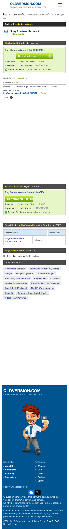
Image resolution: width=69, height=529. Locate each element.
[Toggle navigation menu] (60, 5)
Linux (40, 473)
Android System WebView (17, 278)
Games (41, 481)
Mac (40, 470)
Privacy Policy (38, 521)
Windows (42, 466)
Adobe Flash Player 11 (15, 298)
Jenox (16, 524)
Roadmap (9, 473)
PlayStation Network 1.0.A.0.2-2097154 (24, 50)
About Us (9, 466)
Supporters (10, 477)
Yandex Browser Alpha (16, 283)
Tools (7, 24)
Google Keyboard (24, 273)
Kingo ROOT (40, 278)
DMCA (50, 521)
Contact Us (10, 470)
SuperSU (9, 293)
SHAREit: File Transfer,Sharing (44, 269)
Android (41, 477)
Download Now (27, 56)
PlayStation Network (25, 31)
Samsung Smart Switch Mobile (32, 293)
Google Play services (15, 269)
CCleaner (54, 278)
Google (8, 273)
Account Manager (45, 273)
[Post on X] (11, 97)
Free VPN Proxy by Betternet (45, 283)
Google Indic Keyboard (16, 288)
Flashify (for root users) (42, 288)
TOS (57, 521)
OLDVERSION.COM (25, 4)
